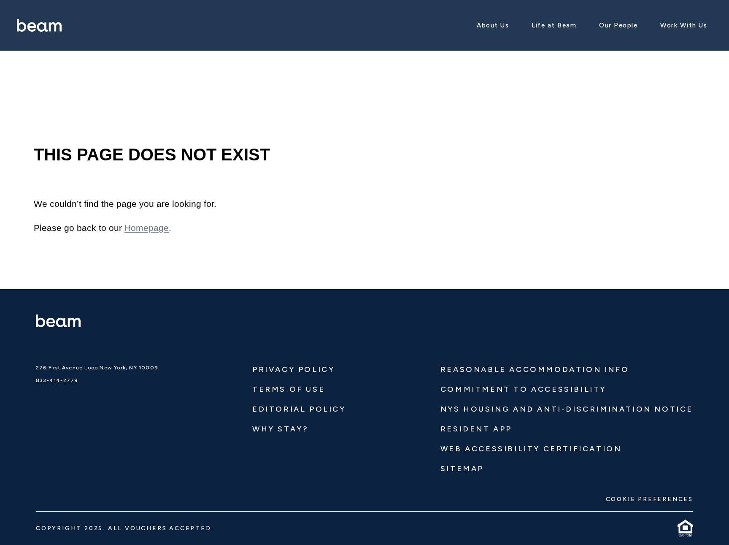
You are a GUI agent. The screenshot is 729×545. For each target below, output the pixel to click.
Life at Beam (554, 25)
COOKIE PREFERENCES (649, 499)
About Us (493, 25)
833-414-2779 (57, 380)
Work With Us (683, 25)
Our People (618, 25)
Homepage (146, 228)
